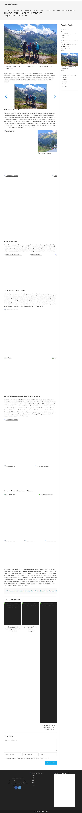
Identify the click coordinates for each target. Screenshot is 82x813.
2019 (33, 775)
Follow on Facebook (62, 773)
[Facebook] (16, 787)
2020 (33, 778)
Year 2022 (64, 84)
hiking (35, 66)
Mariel (8, 66)
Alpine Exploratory (26, 75)
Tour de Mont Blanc (44, 66)
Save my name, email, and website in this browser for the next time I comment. (27, 758)
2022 (33, 782)
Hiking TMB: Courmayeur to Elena (69, 33)
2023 (33, 785)
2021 (33, 780)
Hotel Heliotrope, (27, 569)
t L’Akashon (53, 575)
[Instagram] (19, 787)
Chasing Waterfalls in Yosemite (30, 628)
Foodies (29, 66)
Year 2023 (64, 86)
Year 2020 (64, 79)
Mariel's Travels (11, 4)
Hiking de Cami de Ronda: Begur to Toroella (12, 628)
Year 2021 (64, 82)
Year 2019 (64, 77)
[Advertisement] (69, 118)
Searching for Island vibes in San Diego (48, 726)
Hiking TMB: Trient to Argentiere (68, 66)
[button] (55, 96)
